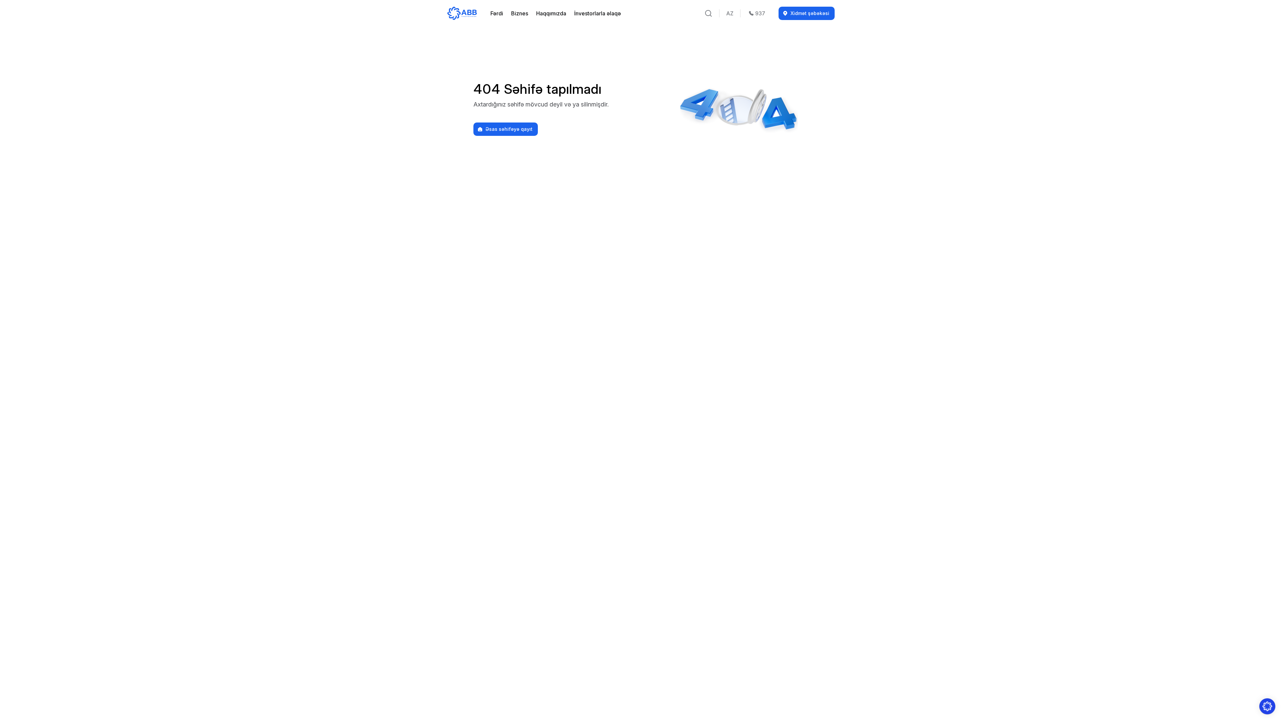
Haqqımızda (551, 13)
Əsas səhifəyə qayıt (508, 129)
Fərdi (496, 13)
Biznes (519, 13)
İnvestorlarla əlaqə (597, 13)
